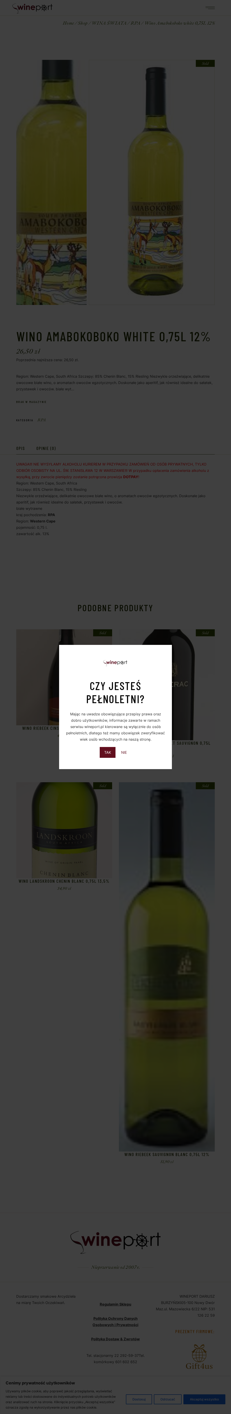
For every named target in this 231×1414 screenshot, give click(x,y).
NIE (124, 752)
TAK (107, 752)
